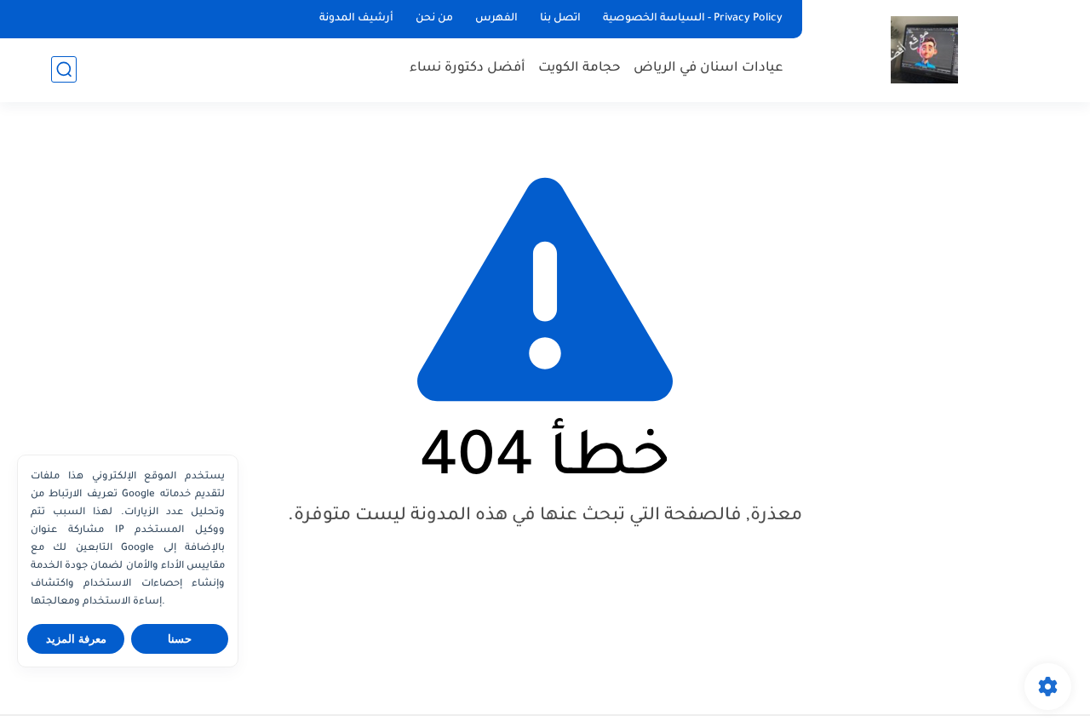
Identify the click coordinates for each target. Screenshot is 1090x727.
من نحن (434, 19)
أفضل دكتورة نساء (467, 68)
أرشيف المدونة (356, 19)
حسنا (180, 639)
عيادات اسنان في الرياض (708, 68)
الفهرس (496, 19)
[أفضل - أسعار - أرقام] (924, 49)
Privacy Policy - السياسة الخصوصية (693, 19)
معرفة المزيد (76, 639)
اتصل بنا (560, 19)
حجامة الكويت (579, 68)
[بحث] (64, 69)
